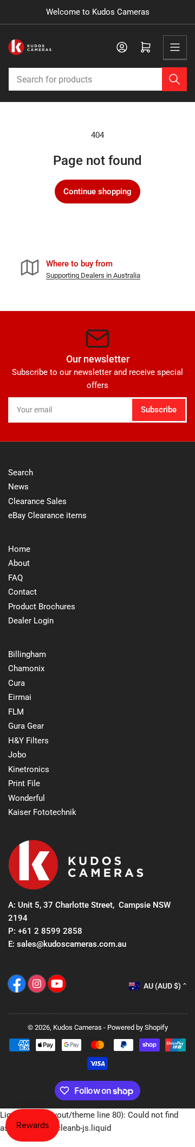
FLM (16, 712)
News (18, 487)
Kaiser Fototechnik (42, 812)
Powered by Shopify (137, 1027)
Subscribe (159, 410)
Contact (22, 592)
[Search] (174, 79)
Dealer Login (31, 621)
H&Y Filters (28, 740)
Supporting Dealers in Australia (93, 275)
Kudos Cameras (77, 1027)
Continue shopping (97, 191)
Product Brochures (41, 606)
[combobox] (97, 79)
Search (20, 472)
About (19, 563)
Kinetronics (28, 769)
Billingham (27, 654)
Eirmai (19, 697)
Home (19, 549)
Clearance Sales (37, 501)
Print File (24, 783)
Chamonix (26, 668)
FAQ (15, 578)
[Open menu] (175, 47)
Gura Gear (26, 726)
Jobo (17, 755)
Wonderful (26, 798)
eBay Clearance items (47, 515)
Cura (16, 683)
